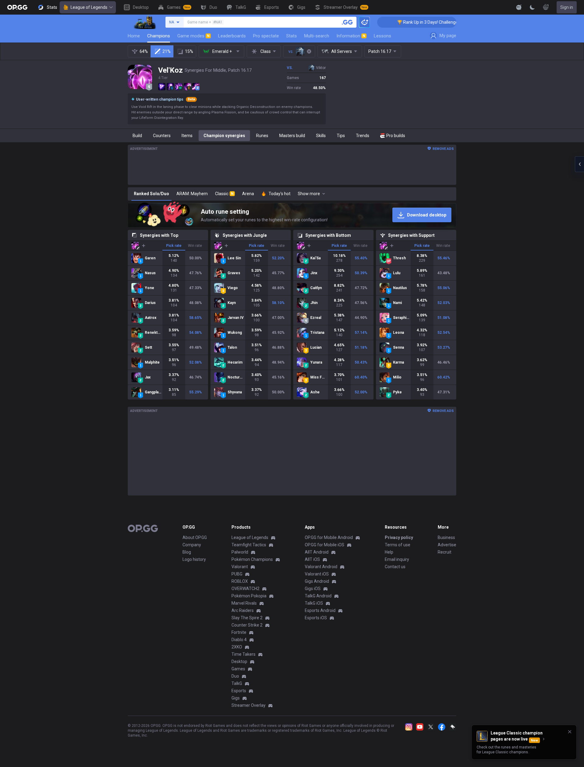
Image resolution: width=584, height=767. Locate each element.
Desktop (239, 661)
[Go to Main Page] (17, 7)
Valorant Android (321, 566)
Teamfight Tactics (248, 544)
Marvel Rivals (244, 603)
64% (144, 51)
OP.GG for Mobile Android (329, 537)
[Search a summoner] (347, 22)
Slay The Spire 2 (246, 617)
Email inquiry (397, 559)
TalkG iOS (314, 603)
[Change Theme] (532, 7)
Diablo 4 (239, 639)
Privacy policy (399, 537)
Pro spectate (266, 36)
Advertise (447, 544)
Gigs (235, 698)
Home (134, 36)
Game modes (193, 36)
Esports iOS (316, 617)
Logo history (194, 559)
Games (238, 668)
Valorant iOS (317, 574)
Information (350, 36)
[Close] (569, 731)
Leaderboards (232, 36)
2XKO (236, 646)
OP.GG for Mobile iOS (324, 544)
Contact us (395, 566)
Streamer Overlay (248, 705)
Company (191, 544)
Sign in (566, 7)
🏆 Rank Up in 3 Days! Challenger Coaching (417, 22)
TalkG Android (318, 595)
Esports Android (320, 610)
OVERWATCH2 (245, 588)
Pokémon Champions (252, 559)
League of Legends (89, 7)
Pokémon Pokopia (248, 595)
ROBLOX (239, 581)
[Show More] (519, 7)
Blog (186, 552)
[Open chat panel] (579, 164)
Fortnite (238, 632)
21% (166, 51)
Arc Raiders (242, 610)
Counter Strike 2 (246, 625)
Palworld (239, 552)
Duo (235, 676)
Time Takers (243, 654)
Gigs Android (317, 581)
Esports (238, 690)
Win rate (195, 246)
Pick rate (174, 246)
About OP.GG (194, 537)
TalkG (236, 683)
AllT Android (316, 552)
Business (446, 537)
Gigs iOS (313, 588)
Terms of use (397, 544)
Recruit (444, 552)
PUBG (236, 574)
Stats (291, 36)
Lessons (382, 36)
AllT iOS (312, 559)
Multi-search (316, 36)
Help (389, 552)
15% (189, 51)
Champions (158, 36)
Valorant (239, 566)
